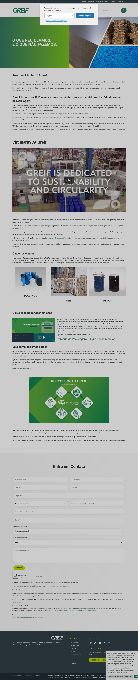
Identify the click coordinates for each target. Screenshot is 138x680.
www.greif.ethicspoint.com (84, 608)
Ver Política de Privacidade (19, 590)
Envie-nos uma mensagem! (21, 368)
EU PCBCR (73, 664)
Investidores (91, 1)
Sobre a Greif (74, 646)
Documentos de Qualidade (91, 677)
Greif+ (107, 1)
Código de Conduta (74, 677)
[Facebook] (95, 643)
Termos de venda (74, 675)
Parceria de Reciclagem (85, 328)
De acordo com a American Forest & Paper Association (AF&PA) (34, 117)
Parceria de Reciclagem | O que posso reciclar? (86, 339)
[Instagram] (109, 643)
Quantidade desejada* (20, 537)
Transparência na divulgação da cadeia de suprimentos (95, 675)
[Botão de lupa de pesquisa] (124, 10)
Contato (113, 1)
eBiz (82, 677)
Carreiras (83, 1)
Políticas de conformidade (61, 677)
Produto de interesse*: (20, 526)
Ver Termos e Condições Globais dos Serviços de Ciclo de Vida (29, 617)
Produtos (73, 649)
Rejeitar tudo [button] (128, 676)
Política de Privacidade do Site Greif (59, 586)
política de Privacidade (54, 675)
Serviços (73, 652)
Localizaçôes (99, 1)
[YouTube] (100, 643)
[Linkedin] (104, 643)
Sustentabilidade (75, 655)
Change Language (85, 16)
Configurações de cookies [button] (115, 676)
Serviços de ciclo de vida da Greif (56, 238)
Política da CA (65, 675)
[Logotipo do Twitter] (91, 643)
